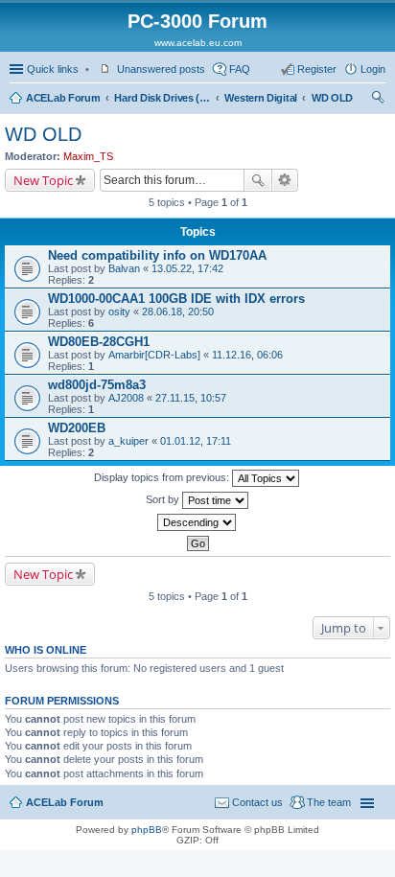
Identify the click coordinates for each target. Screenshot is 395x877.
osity (119, 311)
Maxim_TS (88, 156)
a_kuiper (128, 441)
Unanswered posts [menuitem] (161, 69)
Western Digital (260, 98)
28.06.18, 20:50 (178, 311)
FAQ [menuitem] (239, 69)
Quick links (53, 69)
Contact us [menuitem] (257, 802)
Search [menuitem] (377, 99)
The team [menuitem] (329, 802)
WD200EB (76, 428)
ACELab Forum (63, 98)
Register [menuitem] (317, 69)
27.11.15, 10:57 (190, 398)
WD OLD (332, 98)
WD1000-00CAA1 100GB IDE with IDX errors (176, 298)
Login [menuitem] (372, 69)
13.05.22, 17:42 (187, 268)
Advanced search (285, 180)
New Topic (43, 180)
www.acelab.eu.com (198, 42)
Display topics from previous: (163, 477)
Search (258, 180)
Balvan (124, 268)
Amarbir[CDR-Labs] (154, 354)
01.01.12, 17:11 (195, 441)
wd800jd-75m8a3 (97, 385)
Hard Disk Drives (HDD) (162, 98)
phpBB (146, 829)
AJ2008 (126, 398)
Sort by (164, 499)
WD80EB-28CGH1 (99, 342)
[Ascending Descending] (197, 522)
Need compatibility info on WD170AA (157, 255)
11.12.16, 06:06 (247, 354)
